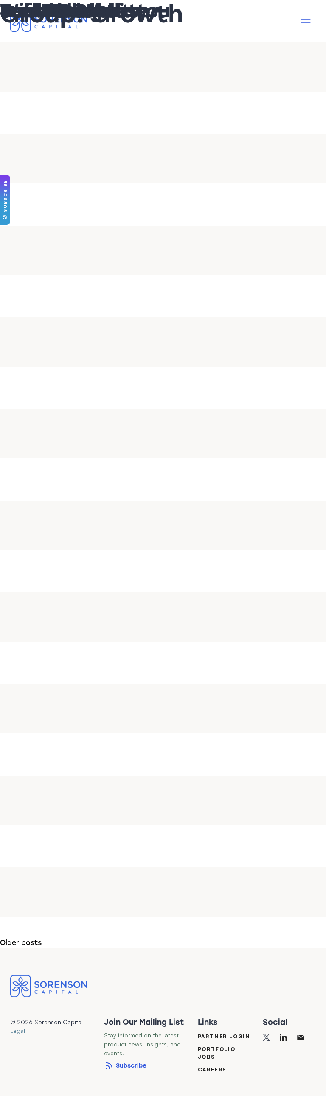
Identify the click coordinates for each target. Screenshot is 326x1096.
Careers (212, 1069)
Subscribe (131, 1065)
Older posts (21, 943)
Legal (17, 1030)
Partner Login (224, 1036)
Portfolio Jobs (217, 1052)
